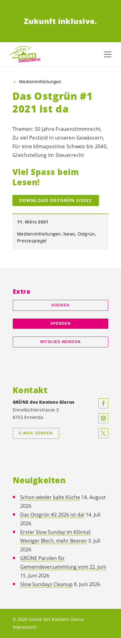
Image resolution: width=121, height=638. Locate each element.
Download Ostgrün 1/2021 (55, 200)
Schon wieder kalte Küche (50, 497)
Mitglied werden (60, 342)
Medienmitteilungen (40, 82)
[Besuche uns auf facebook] (103, 403)
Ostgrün (86, 234)
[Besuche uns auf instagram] (103, 418)
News (69, 234)
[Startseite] (24, 55)
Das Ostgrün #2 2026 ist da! (52, 514)
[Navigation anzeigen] (107, 54)
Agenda (60, 305)
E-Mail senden (36, 433)
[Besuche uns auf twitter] (103, 433)
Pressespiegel (32, 241)
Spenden (60, 323)
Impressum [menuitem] (24, 627)
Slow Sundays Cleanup (46, 584)
